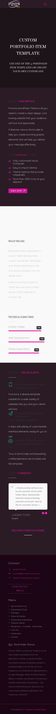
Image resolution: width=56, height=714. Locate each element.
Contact (14, 637)
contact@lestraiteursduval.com (26, 573)
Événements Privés (19, 609)
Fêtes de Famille (18, 616)
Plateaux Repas (18, 623)
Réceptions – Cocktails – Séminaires (26, 626)
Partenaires (16, 633)
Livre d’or (15, 630)
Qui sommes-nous (19, 606)
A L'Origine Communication (34, 709)
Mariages (15, 613)
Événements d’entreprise (21, 620)
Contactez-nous (20, 588)
